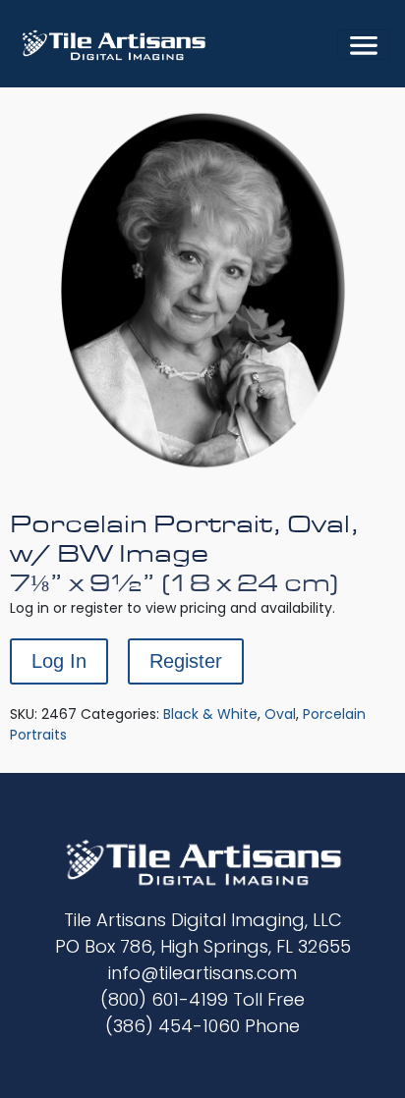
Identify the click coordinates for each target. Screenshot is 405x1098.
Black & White (210, 714)
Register (185, 661)
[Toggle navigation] (363, 44)
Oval (280, 714)
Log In (59, 661)
